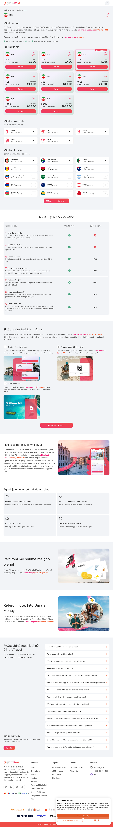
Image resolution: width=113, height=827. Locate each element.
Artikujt (34, 781)
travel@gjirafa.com (101, 767)
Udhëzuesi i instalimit (56, 425)
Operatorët (35, 771)
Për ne (33, 774)
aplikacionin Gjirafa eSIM (35, 387)
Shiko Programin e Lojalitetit (36, 573)
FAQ (32, 799)
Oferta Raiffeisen (38, 792)
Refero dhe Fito (37, 788)
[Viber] (91, 774)
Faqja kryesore (9, 10)
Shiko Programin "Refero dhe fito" (39, 622)
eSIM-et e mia (57, 771)
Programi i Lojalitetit (39, 785)
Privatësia (74, 771)
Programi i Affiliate (39, 796)
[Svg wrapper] (17, 810)
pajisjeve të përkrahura (74, 37)
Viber (96, 774)
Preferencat (56, 774)
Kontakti (9, 748)
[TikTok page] (22, 787)
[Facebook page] (6, 787)
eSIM (19, 10)
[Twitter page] (17, 787)
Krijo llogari (56, 778)
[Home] (12, 3)
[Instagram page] (11, 787)
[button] (77, 647)
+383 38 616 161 (101, 771)
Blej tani (20, 67)
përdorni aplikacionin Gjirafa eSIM (87, 334)
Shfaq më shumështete (55, 201)
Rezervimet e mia (59, 767)
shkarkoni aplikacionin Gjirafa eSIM (93, 30)
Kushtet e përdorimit (78, 767)
